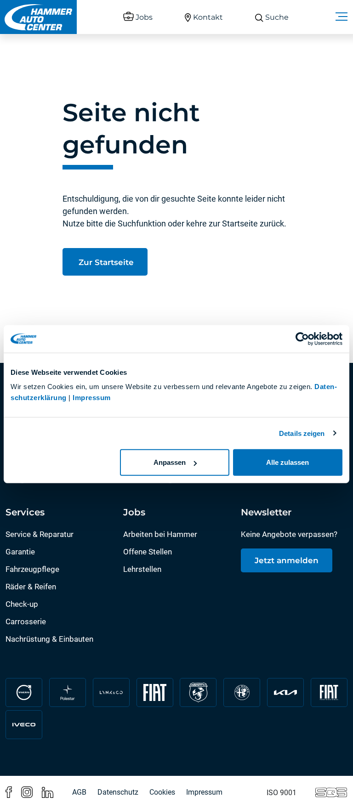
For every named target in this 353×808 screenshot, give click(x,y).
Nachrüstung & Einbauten (49, 639)
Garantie (20, 551)
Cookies (162, 792)
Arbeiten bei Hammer (160, 534)
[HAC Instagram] (27, 791)
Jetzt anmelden (287, 560)
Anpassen (170, 462)
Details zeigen (302, 433)
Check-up (22, 604)
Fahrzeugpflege (32, 569)
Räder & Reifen (31, 586)
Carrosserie (26, 621)
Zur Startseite (105, 262)
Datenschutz (117, 792)
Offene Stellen (147, 551)
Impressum (92, 397)
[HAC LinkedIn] (47, 791)
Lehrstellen (142, 569)
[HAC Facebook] (9, 791)
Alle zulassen (287, 462)
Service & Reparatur (40, 534)
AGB (79, 792)
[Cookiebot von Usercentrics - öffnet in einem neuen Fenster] (302, 338)
